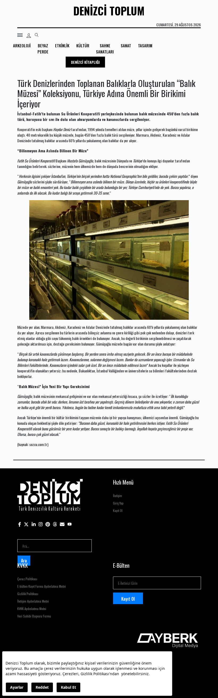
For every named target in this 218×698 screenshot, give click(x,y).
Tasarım (145, 45)
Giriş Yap (118, 503)
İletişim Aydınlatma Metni (33, 601)
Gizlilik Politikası (27, 593)
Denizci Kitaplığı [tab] (85, 62)
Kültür (82, 45)
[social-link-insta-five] (70, 524)
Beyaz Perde (42, 48)
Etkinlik (62, 45)
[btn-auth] (28, 35)
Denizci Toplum (109, 11)
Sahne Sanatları (105, 48)
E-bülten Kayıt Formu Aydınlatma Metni (41, 586)
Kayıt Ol (118, 510)
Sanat (126, 45)
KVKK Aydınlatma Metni (31, 608)
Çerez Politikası (27, 579)
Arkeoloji (22, 45)
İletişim (117, 495)
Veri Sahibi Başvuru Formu (34, 616)
